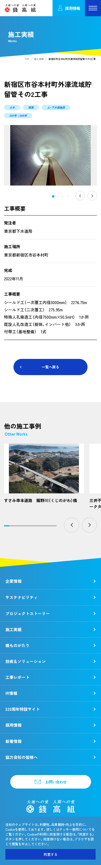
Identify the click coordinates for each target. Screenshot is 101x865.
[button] (53, 196)
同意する (51, 854)
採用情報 (72, 8)
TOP (27, 59)
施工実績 (39, 59)
